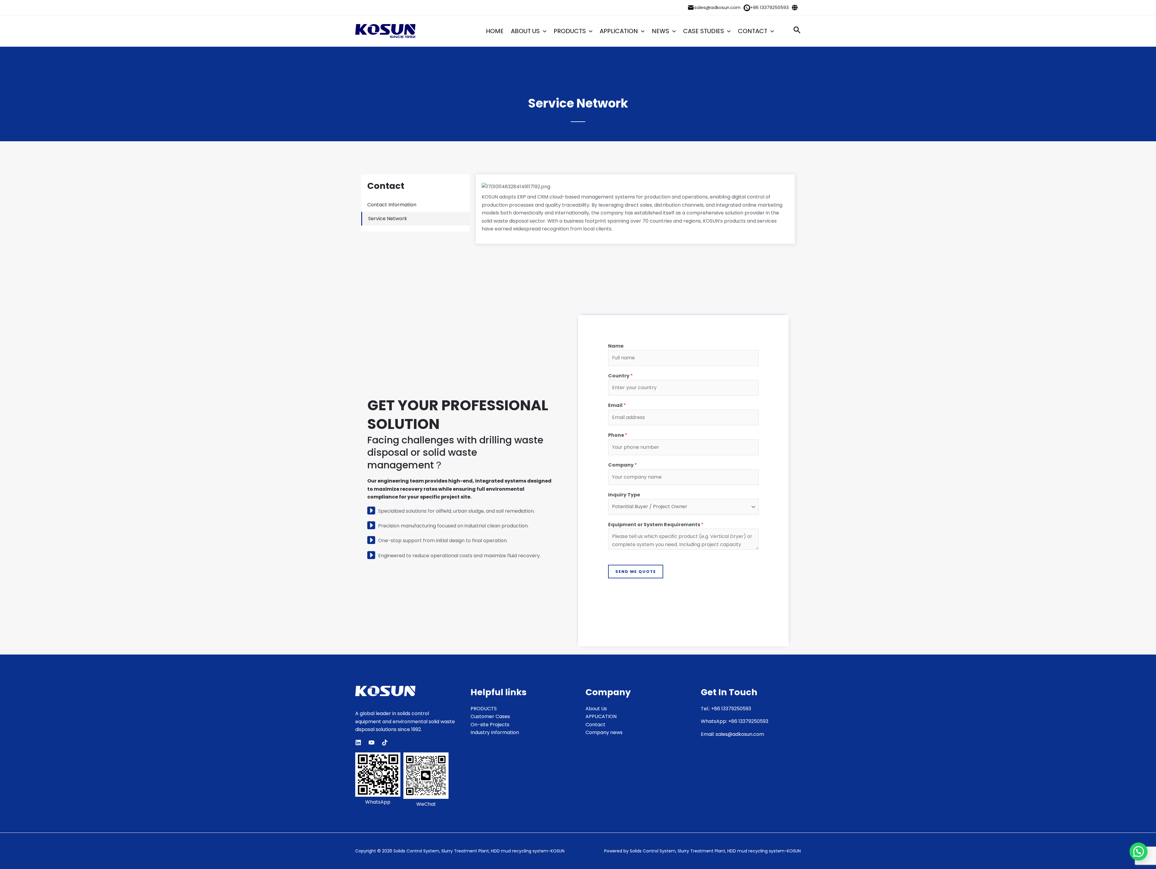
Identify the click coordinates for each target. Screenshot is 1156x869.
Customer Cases (490, 716)
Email (617, 405)
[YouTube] (371, 742)
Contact (595, 724)
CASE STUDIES (703, 31)
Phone (617, 435)
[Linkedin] (358, 742)
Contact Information (391, 204)
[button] (543, 31)
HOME (495, 31)
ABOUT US (525, 31)
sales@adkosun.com (717, 7)
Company (622, 464)
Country (620, 375)
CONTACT (752, 31)
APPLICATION (619, 31)
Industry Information (495, 732)
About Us (596, 708)
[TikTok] (385, 742)
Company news (604, 732)
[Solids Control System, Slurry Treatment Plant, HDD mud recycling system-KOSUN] (385, 31)
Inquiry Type (624, 494)
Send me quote (635, 571)
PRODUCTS (570, 31)
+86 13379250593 (769, 7)
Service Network (387, 218)
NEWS (660, 31)
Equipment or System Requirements (656, 524)
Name (615, 345)
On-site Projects (490, 724)
